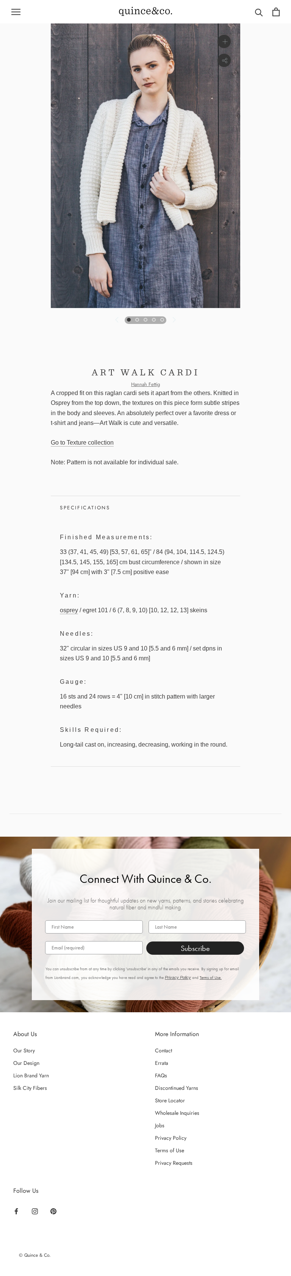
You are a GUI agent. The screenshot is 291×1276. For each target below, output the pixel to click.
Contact (163, 1050)
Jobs (159, 1125)
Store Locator (170, 1100)
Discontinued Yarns (176, 1088)
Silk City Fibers (30, 1088)
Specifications (85, 507)
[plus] (224, 41)
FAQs (161, 1075)
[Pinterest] (53, 1211)
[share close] (224, 60)
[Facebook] (16, 1211)
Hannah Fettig (145, 384)
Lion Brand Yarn (31, 1075)
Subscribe (195, 948)
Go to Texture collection (82, 442)
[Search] (259, 12)
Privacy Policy (178, 977)
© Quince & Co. (35, 1255)
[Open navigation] (15, 12)
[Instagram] (35, 1211)
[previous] (117, 319)
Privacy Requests (173, 1163)
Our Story (24, 1050)
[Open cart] (276, 12)
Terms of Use (169, 1150)
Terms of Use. (211, 977)
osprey (69, 610)
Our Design (26, 1063)
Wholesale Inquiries (177, 1113)
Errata (161, 1063)
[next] (173, 319)
